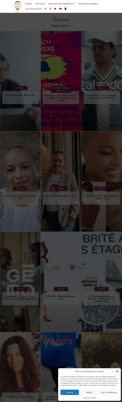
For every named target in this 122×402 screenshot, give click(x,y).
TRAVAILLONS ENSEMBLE (88, 4)
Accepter (69, 392)
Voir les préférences (109, 392)
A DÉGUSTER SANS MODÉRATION (60, 4)
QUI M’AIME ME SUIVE (33, 9)
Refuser (89, 392)
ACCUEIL (28, 4)
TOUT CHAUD (40, 4)
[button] (117, 371)
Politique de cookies (89, 398)
